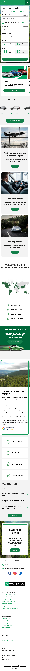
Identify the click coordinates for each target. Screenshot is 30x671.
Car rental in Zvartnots (7, 640)
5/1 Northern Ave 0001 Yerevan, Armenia (16, 561)
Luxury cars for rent (7, 606)
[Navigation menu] (27, 2)
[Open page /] (15, 585)
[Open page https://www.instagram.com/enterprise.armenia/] (15, 574)
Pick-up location (7, 15)
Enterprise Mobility (8, 650)
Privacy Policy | (15, 666)
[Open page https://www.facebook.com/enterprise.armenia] (9, 574)
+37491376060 (9, 565)
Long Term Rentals (6, 620)
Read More (15, 515)
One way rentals (6, 599)
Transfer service (6, 627)
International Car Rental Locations (10, 608)
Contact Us (5, 652)
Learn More (14, 90)
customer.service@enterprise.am (14, 568)
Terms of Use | (7, 666)
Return (4, 48)
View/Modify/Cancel (7, 596)
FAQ (3, 657)
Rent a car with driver (7, 603)
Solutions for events (7, 625)
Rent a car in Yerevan (7, 638)
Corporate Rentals (6, 618)
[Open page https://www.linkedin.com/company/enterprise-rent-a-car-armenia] (20, 574)
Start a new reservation (7, 594)
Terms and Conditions (8, 655)
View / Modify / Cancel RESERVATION (14, 11)
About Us (4, 648)
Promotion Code (6, 33)
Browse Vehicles (15, 59)
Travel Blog (5, 659)
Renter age (5, 26)
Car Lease (4, 623)
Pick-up (4, 41)
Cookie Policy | (23, 666)
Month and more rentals (8, 601)
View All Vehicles (15, 120)
